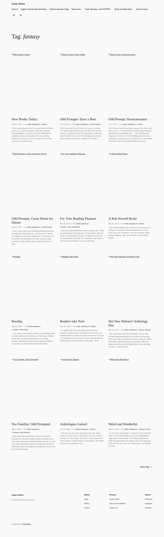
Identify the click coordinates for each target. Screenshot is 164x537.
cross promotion (73, 227)
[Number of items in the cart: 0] (20, 15)
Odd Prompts (95, 124)
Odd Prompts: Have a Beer (78, 119)
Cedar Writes (18, 3)
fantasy (16, 330)
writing (140, 124)
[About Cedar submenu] (148, 9)
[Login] (14, 15)
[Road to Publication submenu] (133, 9)
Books (44, 124)
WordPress (27, 524)
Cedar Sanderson (33, 124)
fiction (148, 429)
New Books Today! (25, 119)
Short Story (24, 330)
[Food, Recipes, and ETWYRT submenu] (111, 9)
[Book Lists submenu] (81, 9)
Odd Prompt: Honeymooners (127, 119)
